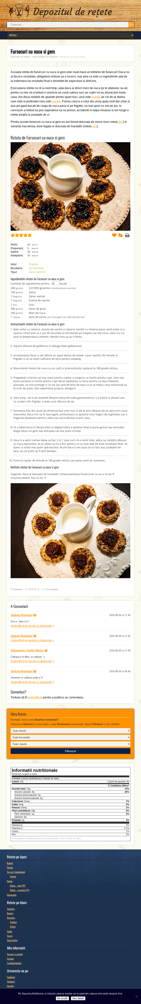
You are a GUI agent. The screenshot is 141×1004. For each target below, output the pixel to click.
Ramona (18, 589)
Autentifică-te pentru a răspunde (31, 625)
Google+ (10, 986)
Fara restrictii (37, 272)
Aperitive (11, 909)
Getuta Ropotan (22, 615)
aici (120, 121)
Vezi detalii (78, 998)
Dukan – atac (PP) (17, 885)
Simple (10, 867)
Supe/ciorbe (12, 940)
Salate (9, 931)
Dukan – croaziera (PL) (19, 890)
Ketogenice (11, 895)
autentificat (35, 697)
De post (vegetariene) (16, 872)
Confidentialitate (14, 963)
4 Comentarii (51, 589)
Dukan (9, 881)
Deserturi (11, 918)
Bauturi (10, 913)
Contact (10, 958)
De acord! (62, 998)
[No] (136, 996)
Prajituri (34, 264)
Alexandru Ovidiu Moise (27, 650)
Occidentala (36, 268)
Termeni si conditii (15, 954)
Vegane (13, 876)
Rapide (10, 863)
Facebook (11, 977)
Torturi (13, 926)
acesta (96, 96)
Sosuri (9, 936)
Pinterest (11, 981)
